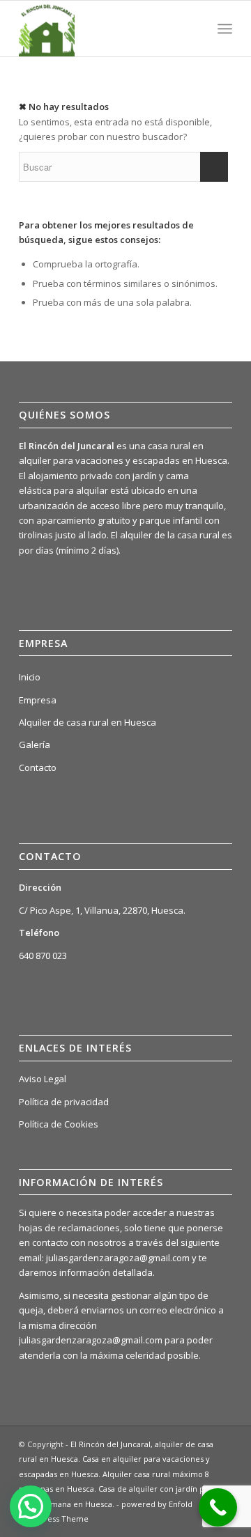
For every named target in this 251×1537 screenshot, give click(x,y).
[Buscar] (194, 28)
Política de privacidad (64, 1101)
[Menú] (225, 28)
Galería (34, 744)
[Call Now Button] (218, 1507)
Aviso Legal (42, 1078)
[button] (31, 1506)
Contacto (37, 767)
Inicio (29, 677)
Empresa (37, 700)
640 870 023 (43, 955)
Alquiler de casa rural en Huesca (87, 722)
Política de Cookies (58, 1124)
